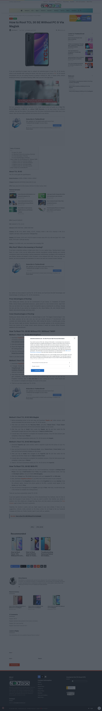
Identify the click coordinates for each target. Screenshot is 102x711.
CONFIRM (37, 370)
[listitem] (51, 362)
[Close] (75, 338)
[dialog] (51, 355)
